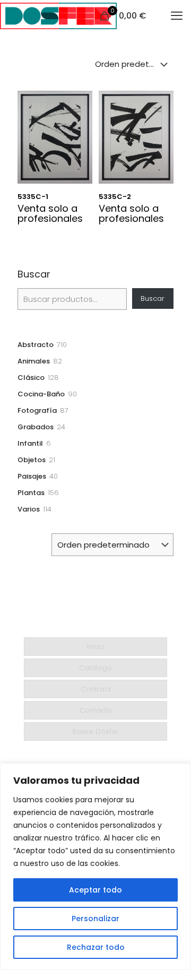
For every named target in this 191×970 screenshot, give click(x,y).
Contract (96, 689)
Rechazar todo (96, 947)
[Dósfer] (58, 16)
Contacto (96, 710)
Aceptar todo (95, 890)
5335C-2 (115, 197)
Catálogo (95, 668)
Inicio (95, 647)
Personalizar (95, 918)
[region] (95, 866)
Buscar (34, 274)
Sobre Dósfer (95, 731)
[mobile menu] (177, 16)
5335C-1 (33, 197)
